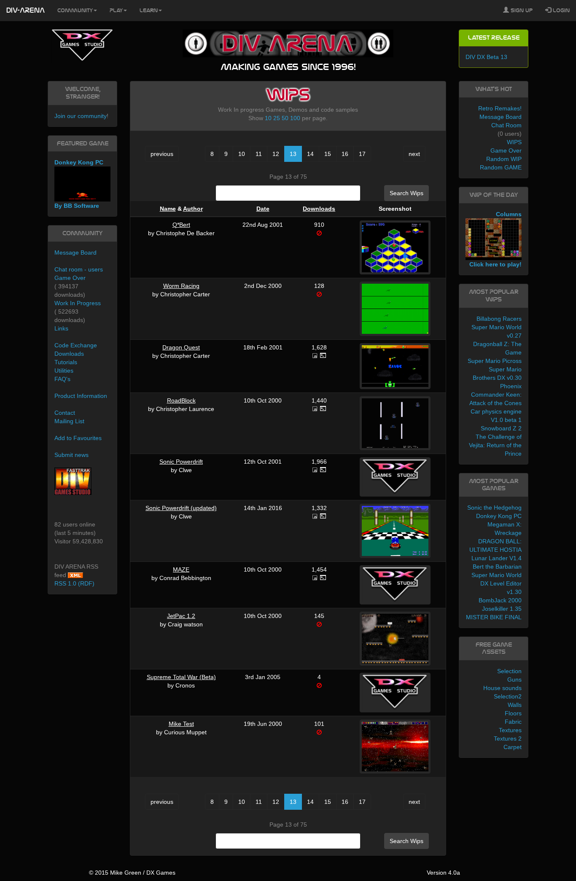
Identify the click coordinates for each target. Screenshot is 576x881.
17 (362, 153)
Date (262, 208)
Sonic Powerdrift (181, 461)
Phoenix (511, 386)
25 (276, 118)
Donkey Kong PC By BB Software (78, 184)
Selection (509, 671)
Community (75, 10)
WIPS (514, 142)
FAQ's (62, 379)
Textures (510, 730)
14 (310, 153)
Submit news (71, 454)
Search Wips (406, 193)
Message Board (75, 252)
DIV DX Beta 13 (486, 57)
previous (162, 153)
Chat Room (506, 125)
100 (295, 118)
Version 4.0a (443, 872)
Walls (515, 704)
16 (345, 153)
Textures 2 (508, 738)
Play (116, 10)
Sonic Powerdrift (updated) (181, 508)
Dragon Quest (181, 347)
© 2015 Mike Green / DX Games (132, 872)
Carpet (512, 747)
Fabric (513, 721)
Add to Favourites (78, 438)
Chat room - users (78, 269)
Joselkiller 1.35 (502, 608)
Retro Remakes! (500, 108)
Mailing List (69, 421)
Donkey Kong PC (499, 516)
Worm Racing (181, 285)
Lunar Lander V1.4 (496, 558)
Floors (513, 713)
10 (268, 118)
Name (168, 208)
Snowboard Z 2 (501, 428)
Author (193, 208)
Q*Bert (181, 224)
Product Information (80, 395)
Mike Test (181, 723)
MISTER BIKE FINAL (494, 617)
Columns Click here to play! (495, 239)
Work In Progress (77, 303)
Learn (149, 10)
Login (560, 10)
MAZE (181, 569)
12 (275, 153)
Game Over (70, 277)
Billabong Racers (499, 318)
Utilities (63, 370)
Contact (64, 412)
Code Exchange (75, 345)
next (414, 153)
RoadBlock (181, 400)
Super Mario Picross (495, 360)
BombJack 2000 (500, 600)
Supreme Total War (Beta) (181, 677)
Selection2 (508, 696)
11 (259, 153)
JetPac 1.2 (181, 615)
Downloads (319, 208)
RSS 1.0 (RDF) (74, 583)
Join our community (80, 116)
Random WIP (504, 159)
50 (285, 118)
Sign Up (521, 10)
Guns (514, 679)
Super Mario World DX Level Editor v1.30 (496, 583)
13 (293, 153)
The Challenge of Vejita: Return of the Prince (495, 445)
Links (61, 328)
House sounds (502, 688)
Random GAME (501, 167)
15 (327, 153)
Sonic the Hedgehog (494, 507)
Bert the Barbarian (497, 566)
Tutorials (65, 362)
